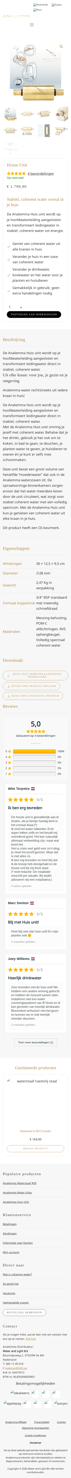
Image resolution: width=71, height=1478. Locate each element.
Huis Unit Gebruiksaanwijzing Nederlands (37, 675)
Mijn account (11, 1252)
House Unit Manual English (34, 686)
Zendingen (10, 1233)
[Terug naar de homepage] (16, 16)
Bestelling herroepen (24, 1312)
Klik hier (31, 1339)
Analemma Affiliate (16, 1422)
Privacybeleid (41, 1422)
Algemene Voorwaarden (35, 1428)
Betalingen (10, 1224)
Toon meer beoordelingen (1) (35, 1042)
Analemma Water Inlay (17, 1192)
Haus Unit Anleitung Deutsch (35, 696)
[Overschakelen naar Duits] (37, 10)
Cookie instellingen (35, 1435)
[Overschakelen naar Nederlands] (40, 5)
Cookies (61, 1422)
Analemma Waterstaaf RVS (20, 1183)
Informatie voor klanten (18, 1243)
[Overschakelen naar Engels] (57, 5)
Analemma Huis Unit (16, 1202)
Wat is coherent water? (17, 1274)
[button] (32, 24)
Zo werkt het (11, 1284)
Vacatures (9, 1293)
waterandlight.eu (16, 1368)
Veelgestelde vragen (16, 1302)
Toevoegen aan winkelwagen (34, 314)
